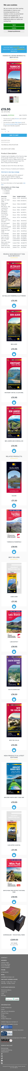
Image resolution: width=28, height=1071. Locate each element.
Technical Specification (9, 145)
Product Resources (6, 1018)
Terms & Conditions (6, 990)
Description (5, 140)
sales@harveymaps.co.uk (7, 977)
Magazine (3, 1017)
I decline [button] (14, 28)
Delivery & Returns (8, 149)
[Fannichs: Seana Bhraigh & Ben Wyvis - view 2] (16, 99)
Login (2, 993)
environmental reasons (12, 124)
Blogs (2, 1015)
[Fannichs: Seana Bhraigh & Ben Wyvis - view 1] (11, 99)
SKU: (20, 115)
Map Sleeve (18, 122)
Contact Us (4, 992)
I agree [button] (14, 25)
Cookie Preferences (6, 1007)
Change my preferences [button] (14, 31)
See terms (14, 51)
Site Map (3, 995)
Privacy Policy (4, 1013)
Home (2, 1009)
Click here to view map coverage (10, 172)
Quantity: (3, 129)
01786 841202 (4, 972)
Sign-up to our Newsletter (8, 1011)
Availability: (7, 115)
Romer (17, 118)
